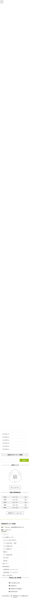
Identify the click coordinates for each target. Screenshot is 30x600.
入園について (5, 563)
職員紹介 (5, 552)
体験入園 (5, 560)
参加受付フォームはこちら (15, 513)
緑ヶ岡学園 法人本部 (15, 583)
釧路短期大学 (13, 585)
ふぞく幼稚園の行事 (7, 546)
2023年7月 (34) (5, 440)
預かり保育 (5, 557)
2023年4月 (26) (5, 449)
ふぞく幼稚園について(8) (8, 537)
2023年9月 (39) (5, 434)
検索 (24, 460)
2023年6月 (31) (5, 443)
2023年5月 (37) (5, 446)
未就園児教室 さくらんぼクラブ (10, 572)
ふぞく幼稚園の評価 (7, 554)
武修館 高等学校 (14, 591)
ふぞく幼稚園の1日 (7, 549)
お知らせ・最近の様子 (7, 575)
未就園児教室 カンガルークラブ (10, 569)
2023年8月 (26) (5, 437)
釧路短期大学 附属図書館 (16, 588)
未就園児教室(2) (6, 566)
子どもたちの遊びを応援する (9, 540)
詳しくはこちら (15, 487)
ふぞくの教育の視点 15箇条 (9, 543)
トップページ (5, 534)
